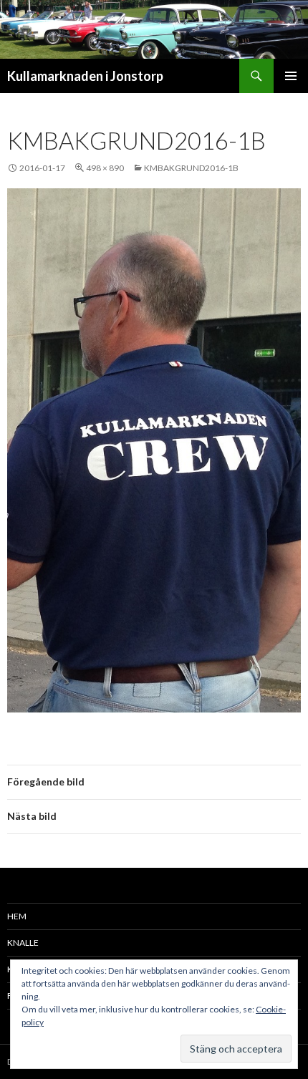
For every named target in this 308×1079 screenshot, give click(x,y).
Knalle (23, 942)
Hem (17, 916)
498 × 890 (105, 168)
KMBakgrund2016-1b (191, 168)
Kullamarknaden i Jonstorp (85, 76)
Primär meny (291, 76)
